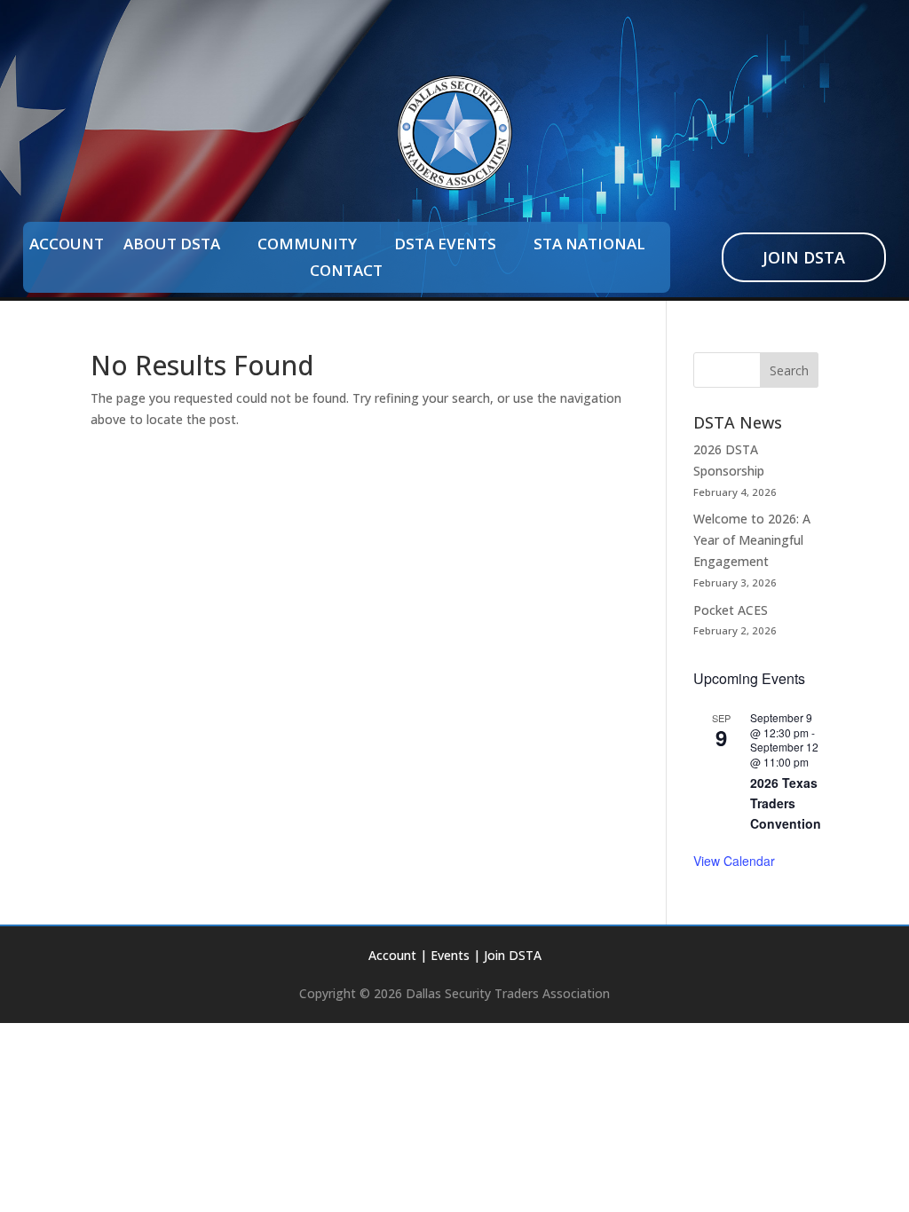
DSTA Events (445, 246)
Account (66, 246)
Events (450, 955)
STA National (589, 246)
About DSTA (171, 246)
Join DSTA (804, 257)
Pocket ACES (730, 610)
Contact (346, 272)
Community (307, 246)
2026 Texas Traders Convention (785, 802)
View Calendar (734, 861)
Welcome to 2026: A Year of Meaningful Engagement (751, 540)
